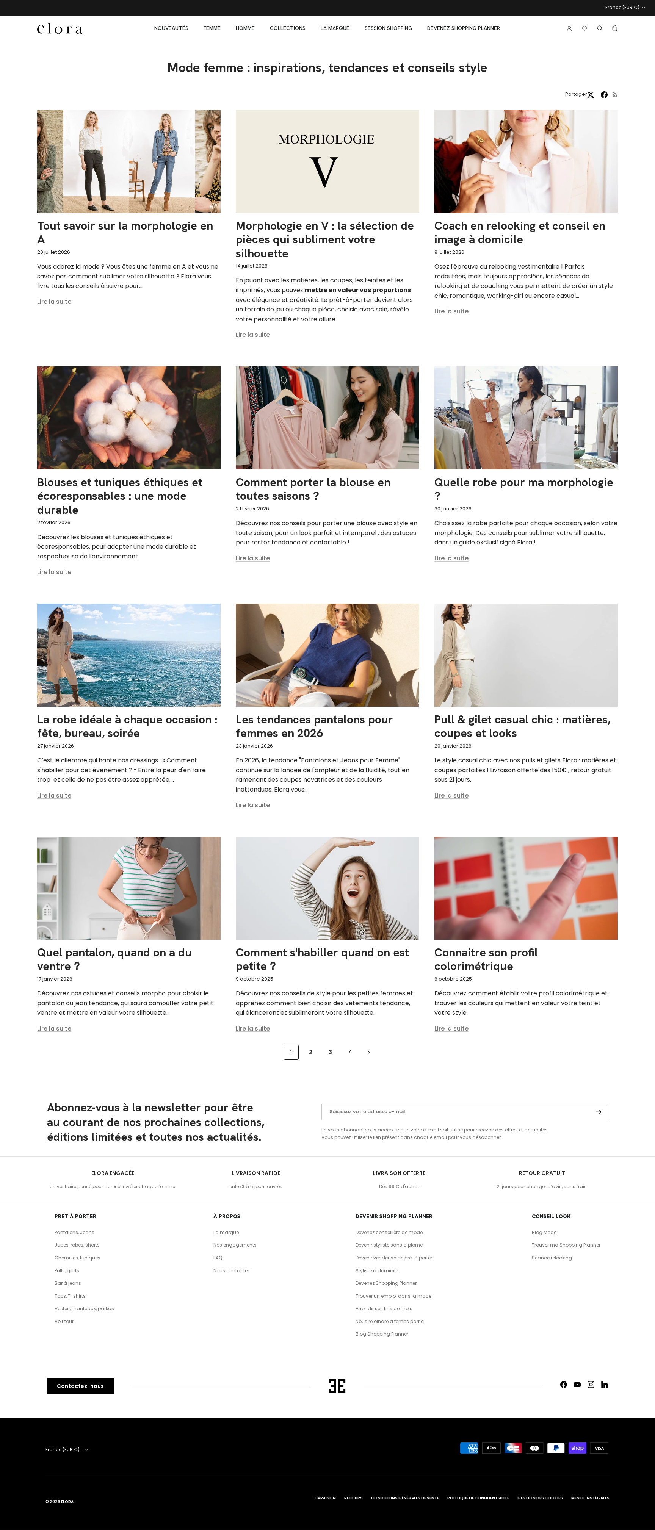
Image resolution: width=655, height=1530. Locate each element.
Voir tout (64, 1321)
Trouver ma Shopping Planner (566, 1245)
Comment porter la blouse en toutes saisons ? (313, 489)
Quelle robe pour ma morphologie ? (523, 489)
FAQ (217, 1258)
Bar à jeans (68, 1283)
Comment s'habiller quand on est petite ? (322, 959)
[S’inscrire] (598, 1112)
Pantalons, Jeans (74, 1232)
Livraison (325, 1498)
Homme (245, 28)
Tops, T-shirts (70, 1296)
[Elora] (60, 28)
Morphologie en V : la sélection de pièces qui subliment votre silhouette (325, 239)
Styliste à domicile (377, 1270)
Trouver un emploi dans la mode (393, 1296)
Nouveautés (171, 28)
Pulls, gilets (67, 1270)
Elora (67, 1502)
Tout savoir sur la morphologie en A (125, 232)
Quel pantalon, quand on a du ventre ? (114, 959)
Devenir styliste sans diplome (389, 1245)
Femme (212, 28)
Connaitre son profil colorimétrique (486, 959)
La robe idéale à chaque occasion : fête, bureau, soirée (127, 726)
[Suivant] (368, 1052)
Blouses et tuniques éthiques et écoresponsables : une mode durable (119, 496)
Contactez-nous (80, 1386)
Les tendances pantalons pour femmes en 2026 (314, 726)
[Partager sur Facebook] (604, 94)
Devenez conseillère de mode (389, 1232)
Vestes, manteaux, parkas (84, 1308)
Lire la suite (54, 301)
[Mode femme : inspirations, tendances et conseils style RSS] (615, 94)
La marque (335, 28)
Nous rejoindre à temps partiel (390, 1321)
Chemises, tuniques (77, 1258)
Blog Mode (544, 1232)
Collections (288, 28)
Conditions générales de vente (405, 1498)
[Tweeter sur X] (590, 94)
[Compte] (567, 28)
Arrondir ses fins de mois (384, 1308)
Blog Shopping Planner (382, 1334)
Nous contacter (231, 1270)
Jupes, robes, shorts (77, 1245)
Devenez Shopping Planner (463, 28)
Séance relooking (552, 1258)
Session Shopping (388, 28)
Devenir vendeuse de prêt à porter (394, 1258)
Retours (353, 1498)
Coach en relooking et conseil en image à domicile (519, 232)
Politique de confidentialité (478, 1498)
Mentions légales (590, 1498)
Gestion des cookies (540, 1498)
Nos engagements (235, 1245)
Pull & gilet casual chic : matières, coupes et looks (522, 726)
